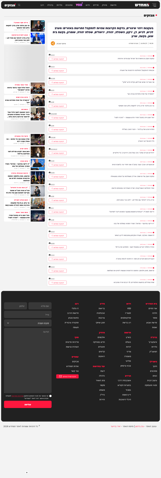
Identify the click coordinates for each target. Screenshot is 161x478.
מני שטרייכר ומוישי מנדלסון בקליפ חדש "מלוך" (138, 82)
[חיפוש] (19, 5)
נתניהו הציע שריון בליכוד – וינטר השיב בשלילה (138, 129)
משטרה (127, 356)
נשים (155, 375)
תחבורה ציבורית (72, 322)
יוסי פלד (52, 160)
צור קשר (75, 371)
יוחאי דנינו (53, 78)
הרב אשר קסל (54, 149)
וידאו (88, 4)
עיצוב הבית (152, 380)
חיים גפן (52, 90)
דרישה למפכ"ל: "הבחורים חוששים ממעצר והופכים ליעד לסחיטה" (131, 211)
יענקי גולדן (53, 137)
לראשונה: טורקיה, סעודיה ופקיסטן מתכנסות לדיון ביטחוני (134, 235)
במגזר (128, 390)
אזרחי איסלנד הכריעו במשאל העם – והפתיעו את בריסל (134, 246)
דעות (102, 371)
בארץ (128, 337)
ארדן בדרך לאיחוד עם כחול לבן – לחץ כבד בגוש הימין (135, 199)
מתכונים (69, 4)
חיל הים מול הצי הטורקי (146, 141)
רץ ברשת (127, 322)
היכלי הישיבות (125, 399)
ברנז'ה (50, 4)
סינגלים (101, 346)
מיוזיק (104, 4)
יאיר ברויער (116, 426)
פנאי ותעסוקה (151, 385)
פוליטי (128, 361)
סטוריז (128, 313)
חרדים (96, 4)
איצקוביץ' (153, 342)
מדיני (129, 351)
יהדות (128, 346)
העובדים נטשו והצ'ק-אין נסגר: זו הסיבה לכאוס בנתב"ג (135, 258)
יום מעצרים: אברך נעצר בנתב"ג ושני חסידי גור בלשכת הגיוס (133, 164)
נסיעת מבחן (73, 317)
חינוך (155, 366)
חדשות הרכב (73, 313)
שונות (154, 327)
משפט (102, 390)
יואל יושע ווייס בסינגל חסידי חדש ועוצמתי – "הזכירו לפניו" (134, 117)
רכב (42, 4)
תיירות (102, 399)
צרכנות (101, 317)
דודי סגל (53, 55)
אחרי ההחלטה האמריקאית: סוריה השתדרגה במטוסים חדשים (133, 188)
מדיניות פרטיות (72, 342)
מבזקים (75, 361)
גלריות (59, 4)
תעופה (76, 327)
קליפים (102, 351)
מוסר (155, 317)
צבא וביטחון (125, 365)
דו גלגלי (75, 308)
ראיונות (101, 356)
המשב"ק (153, 351)
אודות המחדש (72, 366)
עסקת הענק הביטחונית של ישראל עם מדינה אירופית (136, 58)
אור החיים (153, 308)
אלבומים (101, 337)
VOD (79, 4)
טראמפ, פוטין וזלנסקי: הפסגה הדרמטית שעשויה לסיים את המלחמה (130, 270)
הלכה (154, 313)
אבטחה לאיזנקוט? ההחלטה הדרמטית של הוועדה (137, 70)
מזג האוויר (100, 380)
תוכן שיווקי (100, 322)
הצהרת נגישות (72, 346)
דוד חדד (52, 255)
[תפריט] (154, 5)
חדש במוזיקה (99, 342)
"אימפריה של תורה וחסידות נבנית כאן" (140, 93)
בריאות (102, 308)
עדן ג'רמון (139, 426)
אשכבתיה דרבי (124, 380)
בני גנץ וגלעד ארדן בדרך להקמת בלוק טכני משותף (136, 105)
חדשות (113, 4)
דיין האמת (126, 394)
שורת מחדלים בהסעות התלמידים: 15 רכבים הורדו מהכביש (134, 282)
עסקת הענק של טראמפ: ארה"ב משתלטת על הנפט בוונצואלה (132, 176)
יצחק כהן (53, 172)
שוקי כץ (52, 102)
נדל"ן (102, 394)
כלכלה (102, 375)
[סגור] (27, 472)
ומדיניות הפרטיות (17, 395)
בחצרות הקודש (124, 385)
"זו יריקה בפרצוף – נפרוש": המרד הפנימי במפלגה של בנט (134, 223)
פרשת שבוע (151, 322)
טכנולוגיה (101, 313)
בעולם (128, 342)
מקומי (102, 385)
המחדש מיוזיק (54, 113)
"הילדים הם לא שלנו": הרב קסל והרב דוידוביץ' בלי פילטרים (133, 152)
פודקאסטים (126, 317)
